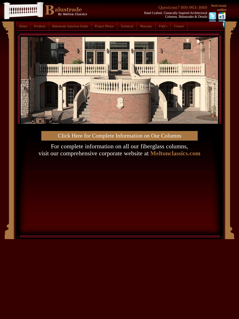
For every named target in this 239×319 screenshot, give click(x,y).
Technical (127, 26)
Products (40, 26)
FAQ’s (163, 26)
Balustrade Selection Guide (70, 26)
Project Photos (104, 26)
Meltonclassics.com (175, 153)
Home (23, 26)
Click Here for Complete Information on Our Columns (119, 136)
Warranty (146, 26)
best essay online (219, 8)
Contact (179, 26)
